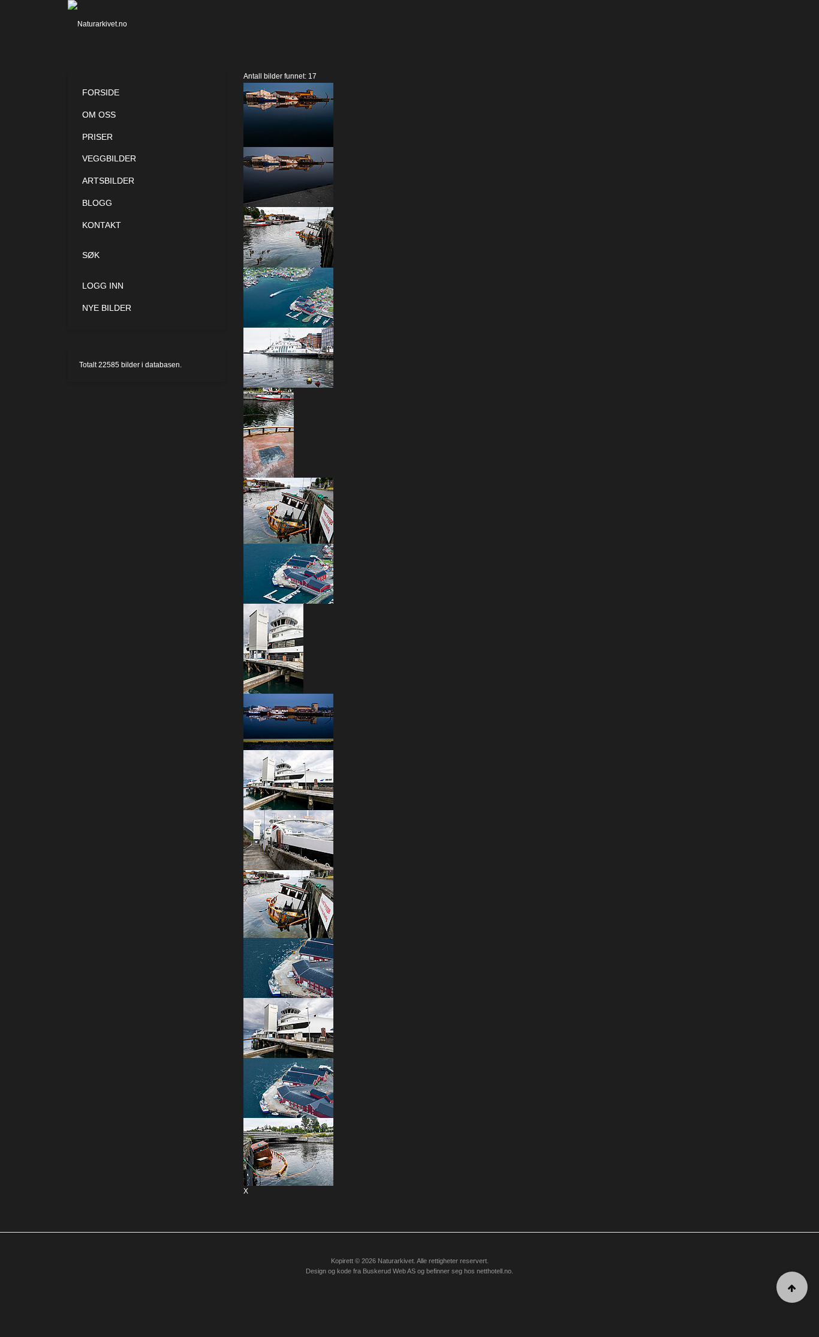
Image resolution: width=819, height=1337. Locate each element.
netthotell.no (494, 1271)
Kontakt (101, 225)
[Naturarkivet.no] (117, 24)
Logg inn (103, 285)
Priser (97, 137)
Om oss (99, 114)
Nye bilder (106, 308)
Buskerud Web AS (389, 1271)
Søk (91, 255)
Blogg (97, 203)
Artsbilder (108, 180)
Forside (100, 92)
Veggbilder (109, 158)
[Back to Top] (792, 1287)
